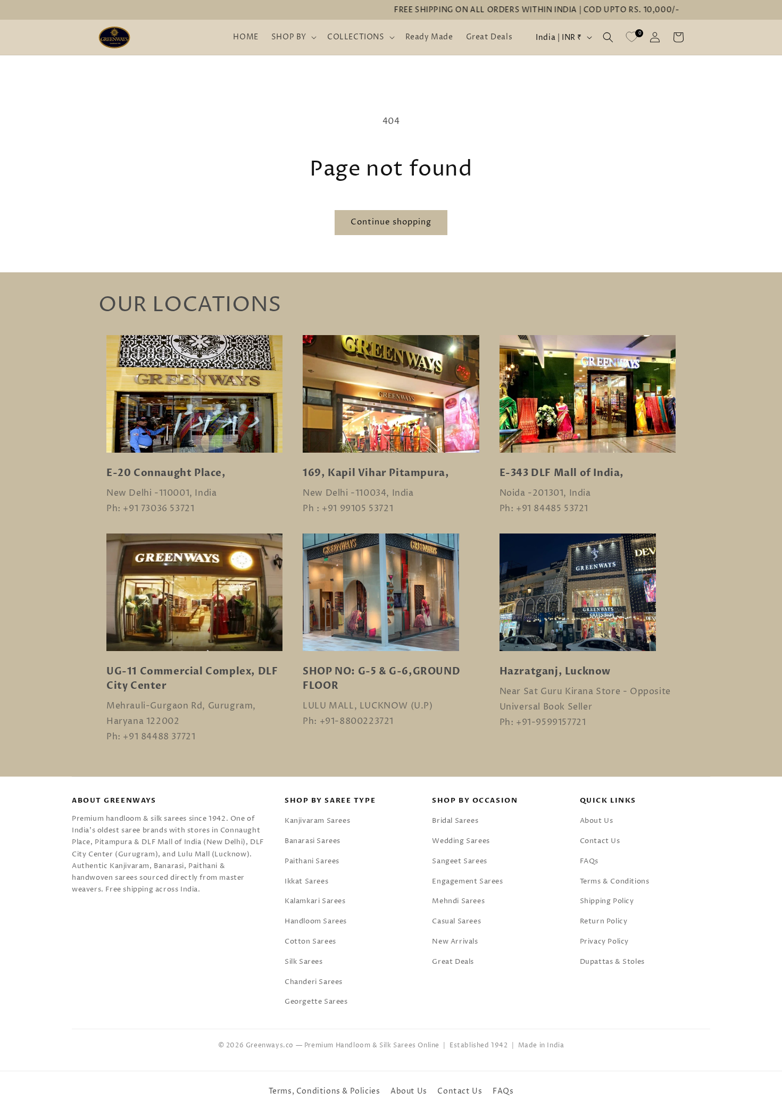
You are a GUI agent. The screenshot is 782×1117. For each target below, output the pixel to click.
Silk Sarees (304, 961)
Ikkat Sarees (306, 881)
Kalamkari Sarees (315, 901)
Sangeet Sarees (459, 861)
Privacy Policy (604, 941)
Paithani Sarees (312, 861)
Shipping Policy (607, 901)
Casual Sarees (456, 921)
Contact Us (600, 841)
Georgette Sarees (316, 1001)
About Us (596, 821)
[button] (293, 37)
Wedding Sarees (460, 841)
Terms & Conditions (615, 881)
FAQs (589, 861)
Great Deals (453, 961)
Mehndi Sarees (458, 901)
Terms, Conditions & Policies (324, 1091)
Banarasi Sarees (312, 841)
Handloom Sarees (316, 921)
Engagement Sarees (467, 881)
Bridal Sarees (455, 821)
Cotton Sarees (310, 941)
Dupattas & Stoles (612, 961)
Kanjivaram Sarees (317, 821)
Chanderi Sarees (314, 982)
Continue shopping (391, 222)
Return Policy (604, 921)
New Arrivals (455, 941)
